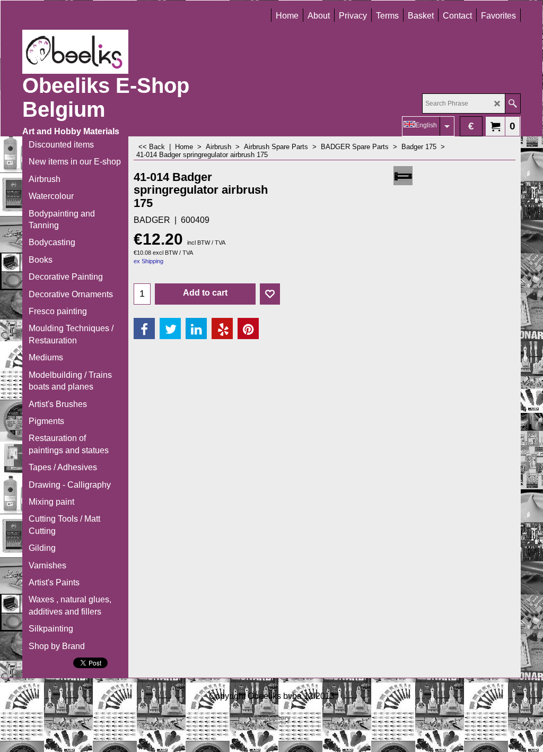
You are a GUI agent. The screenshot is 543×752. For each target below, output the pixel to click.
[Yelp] (222, 328)
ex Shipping (148, 261)
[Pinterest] (248, 328)
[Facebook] (144, 328)
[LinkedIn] (196, 328)
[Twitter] (170, 328)
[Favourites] (270, 294)
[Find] (512, 103)
